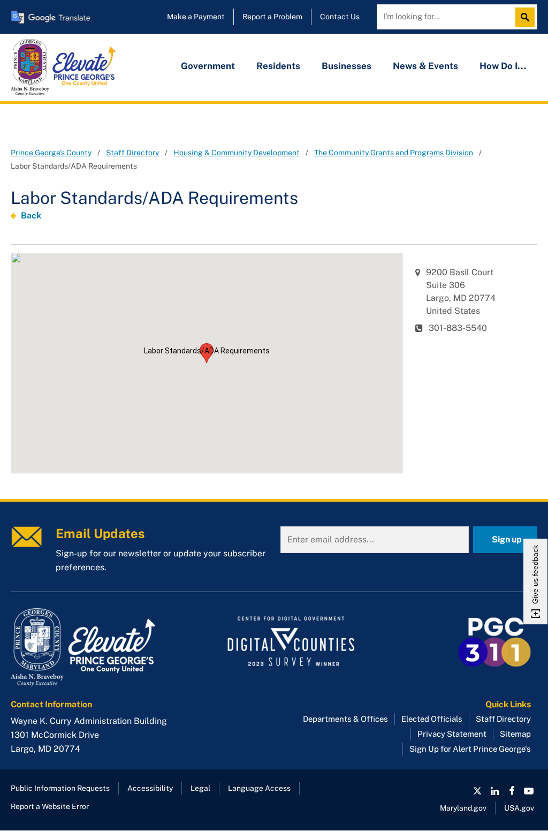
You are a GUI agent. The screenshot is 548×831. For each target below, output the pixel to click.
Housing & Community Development (236, 152)
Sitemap (515, 733)
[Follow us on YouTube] (528, 791)
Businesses (346, 66)
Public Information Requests (60, 788)
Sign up (507, 539)
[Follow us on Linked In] (494, 791)
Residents (278, 66)
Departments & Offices (345, 718)
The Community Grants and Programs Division (393, 152)
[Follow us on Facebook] (511, 791)
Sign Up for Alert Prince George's (470, 748)
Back (31, 215)
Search (528, 17)
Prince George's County (51, 152)
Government (208, 66)
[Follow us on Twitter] (477, 791)
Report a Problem (272, 16)
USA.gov (519, 808)
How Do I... (503, 66)
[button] (206, 353)
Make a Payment (196, 16)
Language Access (259, 788)
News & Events (425, 66)
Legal (200, 788)
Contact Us (340, 16)
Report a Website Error (50, 806)
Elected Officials (431, 718)
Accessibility (150, 788)
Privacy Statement (451, 733)
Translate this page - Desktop (51, 17)
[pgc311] (94, 647)
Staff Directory (132, 152)
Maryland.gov (463, 808)
